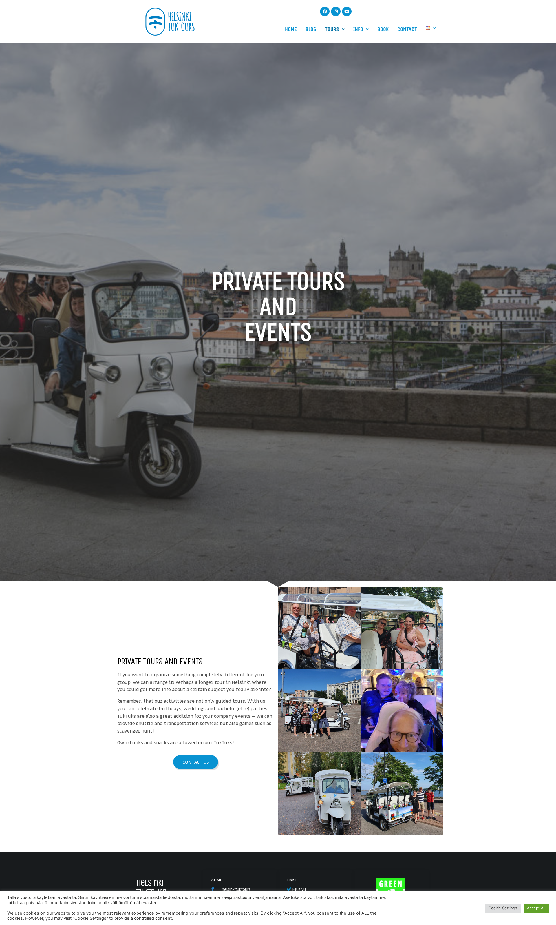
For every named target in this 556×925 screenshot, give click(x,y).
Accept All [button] (536, 908)
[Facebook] (325, 11)
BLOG (311, 29)
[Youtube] (347, 11)
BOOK (383, 29)
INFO (358, 29)
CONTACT (407, 29)
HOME (291, 29)
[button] (195, 762)
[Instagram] (336, 11)
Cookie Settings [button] (503, 908)
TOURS (332, 29)
